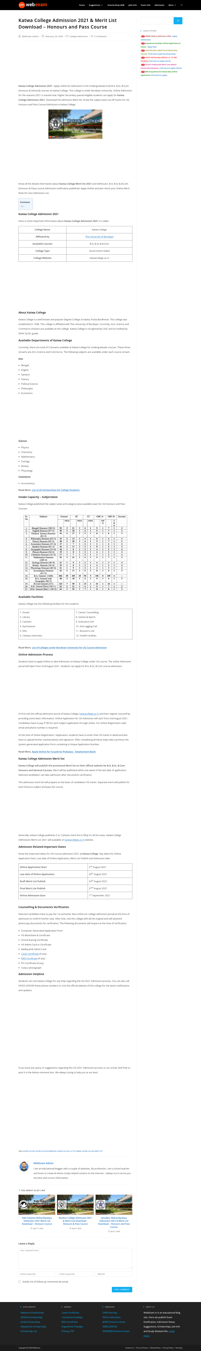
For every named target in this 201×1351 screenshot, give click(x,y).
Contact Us (129, 1348)
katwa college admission (46, 1151)
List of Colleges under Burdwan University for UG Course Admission (69, 647)
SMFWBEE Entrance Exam (116, 1331)
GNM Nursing (110, 1312)
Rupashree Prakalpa (72, 1326)
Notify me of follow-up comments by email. (46, 1281)
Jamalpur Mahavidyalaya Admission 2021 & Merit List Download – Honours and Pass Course (114, 1222)
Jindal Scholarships (30, 1321)
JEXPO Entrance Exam (114, 1321)
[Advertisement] (75, 62)
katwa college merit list (92, 1151)
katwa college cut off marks (69, 1151)
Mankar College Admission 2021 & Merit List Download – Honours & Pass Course (75, 1220)
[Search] (178, 20)
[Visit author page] (23, 1166)
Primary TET (68, 1331)
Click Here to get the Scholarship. (162, 54)
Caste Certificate (30, 953)
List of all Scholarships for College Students (56, 490)
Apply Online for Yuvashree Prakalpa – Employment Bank (64, 751)
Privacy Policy (168, 1348)
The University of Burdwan (99, 236)
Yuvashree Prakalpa (72, 1317)
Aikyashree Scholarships (33, 1326)
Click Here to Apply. (159, 75)
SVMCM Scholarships (32, 1317)
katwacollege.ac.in (89, 713)
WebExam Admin (30, 36)
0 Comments (100, 36)
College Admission (79, 36)
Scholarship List (29, 1331)
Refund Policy (155, 1348)
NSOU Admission (112, 1317)
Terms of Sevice (142, 1348)
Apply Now (152, 47)
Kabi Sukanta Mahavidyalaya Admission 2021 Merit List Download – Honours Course (37, 1220)
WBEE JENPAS (110, 1326)
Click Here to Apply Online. (160, 61)
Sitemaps (179, 1348)
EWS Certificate (29, 958)
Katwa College (29, 1151)
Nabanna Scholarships (32, 1312)
